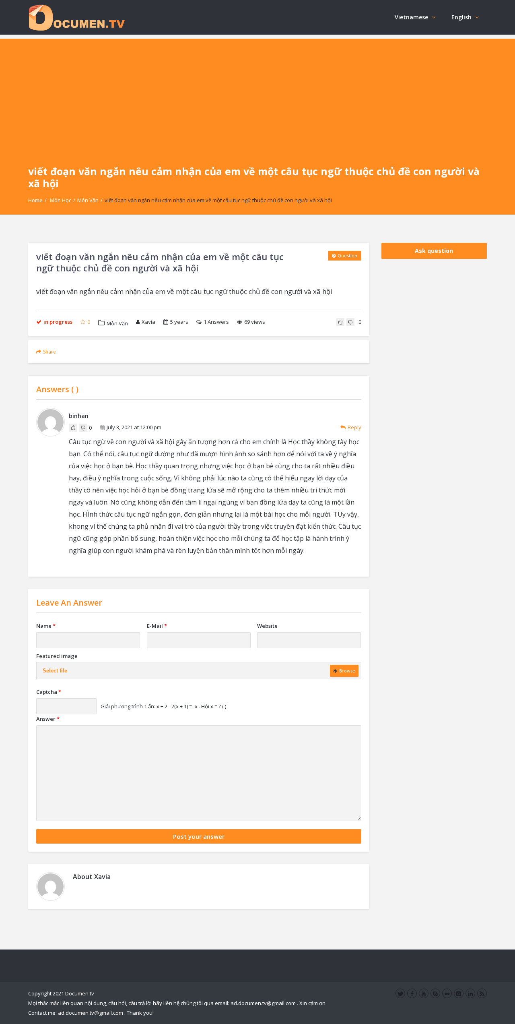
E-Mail (157, 625)
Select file (55, 671)
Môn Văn (88, 200)
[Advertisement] (257, 95)
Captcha (48, 691)
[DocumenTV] (76, 17)
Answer (48, 718)
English (461, 17)
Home (35, 200)
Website (267, 625)
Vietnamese (411, 17)
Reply (354, 427)
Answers (216, 321)
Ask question (434, 250)
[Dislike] (350, 322)
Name (46, 625)
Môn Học (60, 200)
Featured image (57, 656)
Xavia (148, 321)
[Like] (340, 322)
